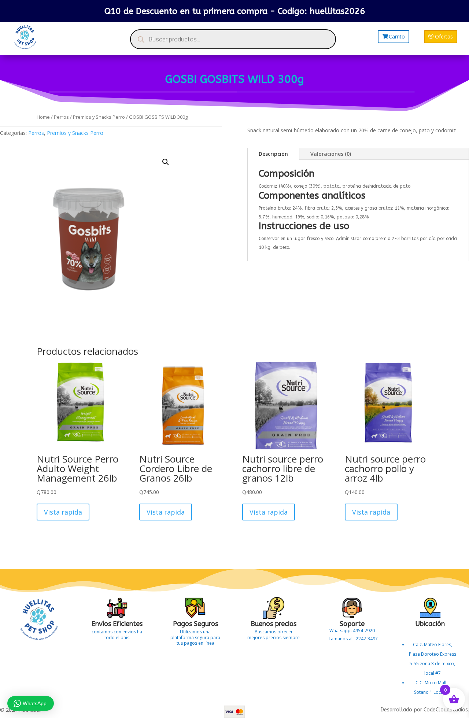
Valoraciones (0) (330, 153)
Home (43, 117)
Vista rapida (63, 512)
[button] (165, 162)
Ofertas (444, 36)
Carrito (397, 36)
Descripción (273, 153)
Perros (61, 117)
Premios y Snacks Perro (99, 117)
